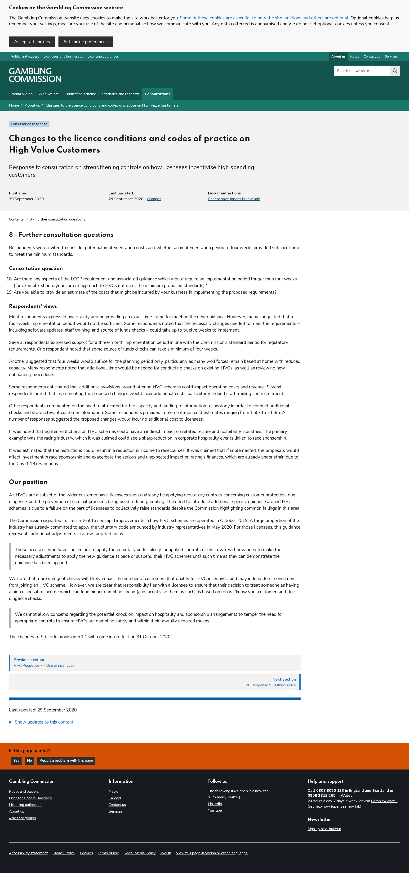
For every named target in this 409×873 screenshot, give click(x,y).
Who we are (48, 94)
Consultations (157, 94)
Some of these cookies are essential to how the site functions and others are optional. (264, 18)
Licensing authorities (103, 56)
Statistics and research (120, 94)
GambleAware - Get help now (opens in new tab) (353, 803)
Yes (17, 760)
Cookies (86, 853)
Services (391, 56)
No (30, 760)
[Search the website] (395, 71)
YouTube (215, 810)
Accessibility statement (28, 853)
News (354, 56)
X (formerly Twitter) (224, 797)
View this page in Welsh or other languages (212, 853)
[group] (155, 722)
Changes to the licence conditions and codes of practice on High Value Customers (112, 105)
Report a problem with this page (66, 760)
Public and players (25, 56)
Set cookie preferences (86, 42)
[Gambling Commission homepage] (35, 80)
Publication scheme (80, 94)
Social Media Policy (140, 853)
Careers (115, 798)
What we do (22, 94)
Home (14, 105)
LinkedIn (215, 803)
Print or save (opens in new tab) (234, 199)
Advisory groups (22, 818)
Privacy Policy (64, 853)
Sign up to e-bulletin (324, 829)
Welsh (165, 853)
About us (338, 56)
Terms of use (108, 853)
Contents (16, 219)
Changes (154, 199)
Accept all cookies (32, 42)
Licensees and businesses (63, 56)
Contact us (372, 56)
